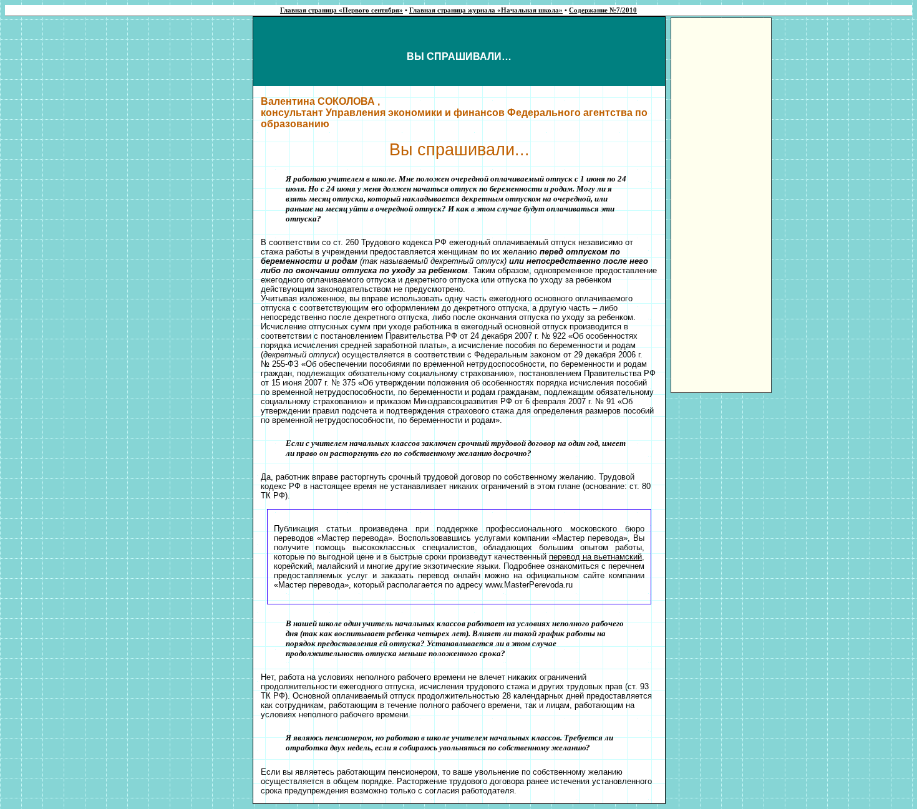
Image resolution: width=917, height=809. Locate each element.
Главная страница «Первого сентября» (341, 10)
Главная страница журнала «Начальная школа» (486, 10)
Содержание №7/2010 (603, 10)
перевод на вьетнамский (595, 556)
